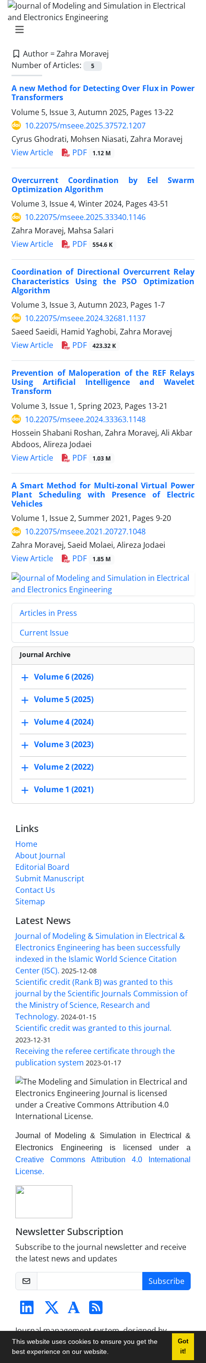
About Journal (40, 855)
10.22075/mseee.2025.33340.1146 (85, 217)
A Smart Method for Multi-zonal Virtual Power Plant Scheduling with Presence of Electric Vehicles (103, 494)
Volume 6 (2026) (63, 677)
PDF (90, 152)
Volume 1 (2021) (63, 790)
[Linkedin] (26, 1310)
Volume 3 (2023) (63, 744)
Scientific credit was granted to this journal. (93, 1028)
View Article (32, 152)
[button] (112, 1352)
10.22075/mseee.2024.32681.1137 (85, 318)
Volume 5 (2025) (63, 699)
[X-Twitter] (51, 1310)
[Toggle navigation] (100, 29)
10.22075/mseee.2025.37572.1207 (85, 125)
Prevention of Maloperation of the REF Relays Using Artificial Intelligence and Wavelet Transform (103, 382)
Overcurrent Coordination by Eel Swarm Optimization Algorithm (103, 185)
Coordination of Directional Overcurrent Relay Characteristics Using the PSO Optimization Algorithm (103, 280)
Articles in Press (48, 613)
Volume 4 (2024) (63, 722)
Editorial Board (42, 867)
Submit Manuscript (49, 878)
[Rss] (95, 1310)
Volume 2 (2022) (63, 767)
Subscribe (166, 1281)
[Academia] (73, 1310)
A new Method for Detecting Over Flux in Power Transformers (103, 93)
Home (26, 844)
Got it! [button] (183, 1346)
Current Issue (44, 632)
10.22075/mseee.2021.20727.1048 (85, 531)
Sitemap (30, 901)
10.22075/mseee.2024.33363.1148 (85, 419)
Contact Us (35, 890)
